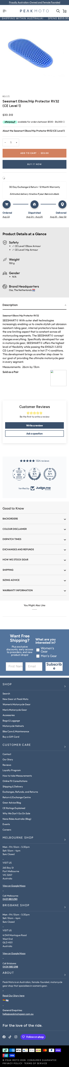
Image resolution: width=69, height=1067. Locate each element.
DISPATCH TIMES (12, 539)
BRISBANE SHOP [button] (16, 905)
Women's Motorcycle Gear (16, 704)
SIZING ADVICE (11, 580)
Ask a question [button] (34, 433)
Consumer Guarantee (42, 1060)
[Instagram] (15, 1036)
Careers (7, 829)
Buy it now (34, 164)
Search (6, 693)
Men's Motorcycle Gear (15, 709)
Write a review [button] (34, 425)
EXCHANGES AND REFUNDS (18, 549)
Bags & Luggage (11, 720)
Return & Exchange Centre (17, 797)
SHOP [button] (7, 684)
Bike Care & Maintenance (16, 731)
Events (6, 824)
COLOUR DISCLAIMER (15, 528)
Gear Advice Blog (12, 802)
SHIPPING (8, 569)
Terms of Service (35, 1063)
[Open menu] (6, 11)
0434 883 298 (10, 966)
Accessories (9, 715)
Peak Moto (12, 1060)
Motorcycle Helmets (13, 725)
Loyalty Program (12, 770)
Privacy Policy (13, 1063)
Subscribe (54, 666)
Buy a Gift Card (11, 736)
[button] (34, 305)
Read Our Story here (13, 995)
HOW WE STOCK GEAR (15, 559)
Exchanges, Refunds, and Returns (20, 791)
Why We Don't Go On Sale (16, 813)
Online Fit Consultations (15, 781)
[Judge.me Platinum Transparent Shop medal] (34, 474)
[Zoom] (34, 55)
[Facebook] (4, 1036)
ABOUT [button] (8, 973)
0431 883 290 (10, 899)
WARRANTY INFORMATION (18, 590)
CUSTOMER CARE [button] (17, 745)
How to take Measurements (17, 775)
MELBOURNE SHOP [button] (18, 837)
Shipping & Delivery (13, 786)
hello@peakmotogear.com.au (18, 1013)
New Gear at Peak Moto (15, 699)
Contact (7, 754)
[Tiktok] (10, 1036)
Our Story (8, 759)
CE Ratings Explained (14, 808)
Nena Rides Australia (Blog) (17, 818)
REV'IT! (6, 96)
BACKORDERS (10, 518)
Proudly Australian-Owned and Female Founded (34, 2)
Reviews (7, 764)
